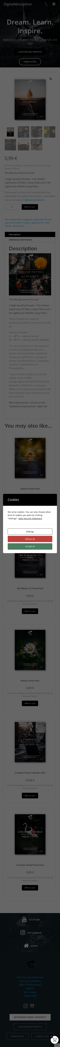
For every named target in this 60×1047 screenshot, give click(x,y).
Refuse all (30, 539)
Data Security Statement (30, 518)
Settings (30, 531)
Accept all (30, 546)
